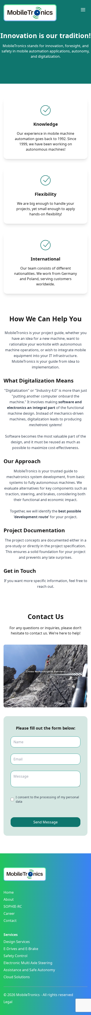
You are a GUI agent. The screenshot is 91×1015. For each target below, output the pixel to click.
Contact (10, 920)
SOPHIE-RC (13, 906)
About (9, 899)
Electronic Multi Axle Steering (28, 962)
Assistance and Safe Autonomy (29, 969)
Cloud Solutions (17, 976)
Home (9, 892)
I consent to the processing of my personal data (47, 799)
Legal (8, 1001)
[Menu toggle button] (83, 9)
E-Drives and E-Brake (21, 948)
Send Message (45, 822)
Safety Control (15, 955)
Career (9, 913)
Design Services (17, 941)
